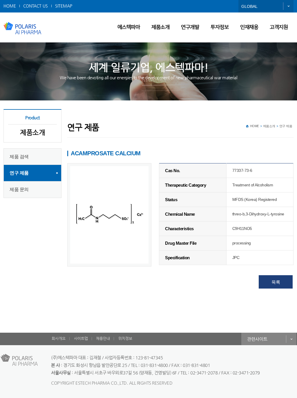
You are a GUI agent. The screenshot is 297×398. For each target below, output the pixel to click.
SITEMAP (63, 5)
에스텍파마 (128, 27)
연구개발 (190, 27)
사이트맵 (81, 338)
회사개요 (59, 338)
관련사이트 (257, 338)
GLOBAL (249, 6)
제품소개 (160, 27)
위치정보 (125, 338)
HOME (9, 5)
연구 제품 (19, 172)
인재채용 (249, 27)
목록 (275, 282)
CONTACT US (35, 5)
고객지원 (279, 27)
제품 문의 (19, 189)
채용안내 (103, 338)
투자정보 (220, 27)
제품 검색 (19, 156)
